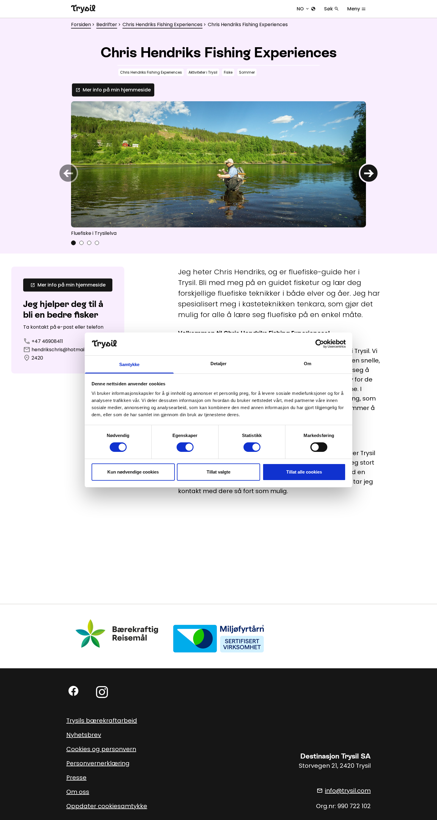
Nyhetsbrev (83, 735)
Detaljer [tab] (218, 363)
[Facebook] (73, 691)
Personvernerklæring (98, 763)
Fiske (228, 72)
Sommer (247, 72)
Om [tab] (307, 363)
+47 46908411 (47, 341)
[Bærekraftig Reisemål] (117, 633)
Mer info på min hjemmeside (113, 89)
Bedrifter (106, 24)
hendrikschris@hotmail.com (64, 349)
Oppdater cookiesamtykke (106, 806)
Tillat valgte (218, 471)
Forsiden (81, 24)
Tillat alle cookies (304, 471)
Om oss (77, 792)
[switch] (185, 447)
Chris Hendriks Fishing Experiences (162, 24)
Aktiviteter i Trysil (202, 72)
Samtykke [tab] (129, 364)
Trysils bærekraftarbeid (101, 720)
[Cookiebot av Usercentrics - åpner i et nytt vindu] (320, 343)
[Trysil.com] (83, 9)
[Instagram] (102, 692)
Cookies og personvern (101, 749)
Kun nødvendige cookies (133, 471)
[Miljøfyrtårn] (218, 638)
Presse (76, 777)
